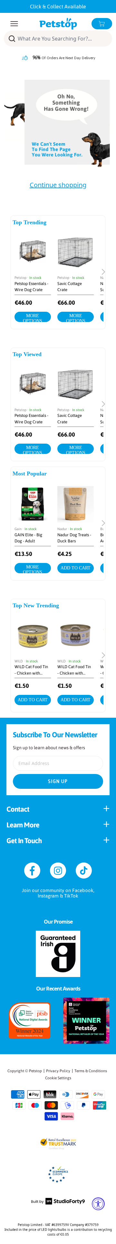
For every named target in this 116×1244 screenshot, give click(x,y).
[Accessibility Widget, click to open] (98, 1203)
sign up (58, 781)
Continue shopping (58, 184)
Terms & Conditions (90, 1071)
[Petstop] (58, 24)
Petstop (35, 1071)
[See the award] (29, 1021)
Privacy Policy (58, 1071)
